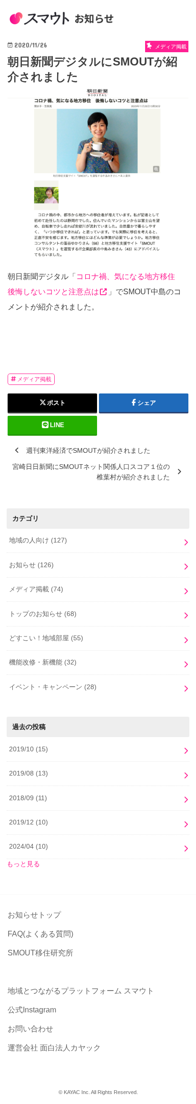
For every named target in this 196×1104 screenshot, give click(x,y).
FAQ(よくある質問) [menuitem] (40, 934)
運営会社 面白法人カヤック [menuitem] (54, 1048)
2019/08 (28, 773)
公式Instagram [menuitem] (32, 1010)
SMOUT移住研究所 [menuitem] (40, 953)
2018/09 (28, 798)
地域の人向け (38, 540)
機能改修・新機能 (43, 662)
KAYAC (72, 1092)
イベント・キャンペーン (53, 687)
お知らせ (31, 565)
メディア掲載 (34, 379)
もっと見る (23, 864)
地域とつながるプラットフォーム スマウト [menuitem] (81, 991)
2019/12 (28, 822)
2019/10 (28, 749)
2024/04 (28, 846)
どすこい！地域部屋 (46, 638)
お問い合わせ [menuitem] (30, 1029)
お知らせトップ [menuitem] (34, 915)
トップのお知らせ (43, 613)
